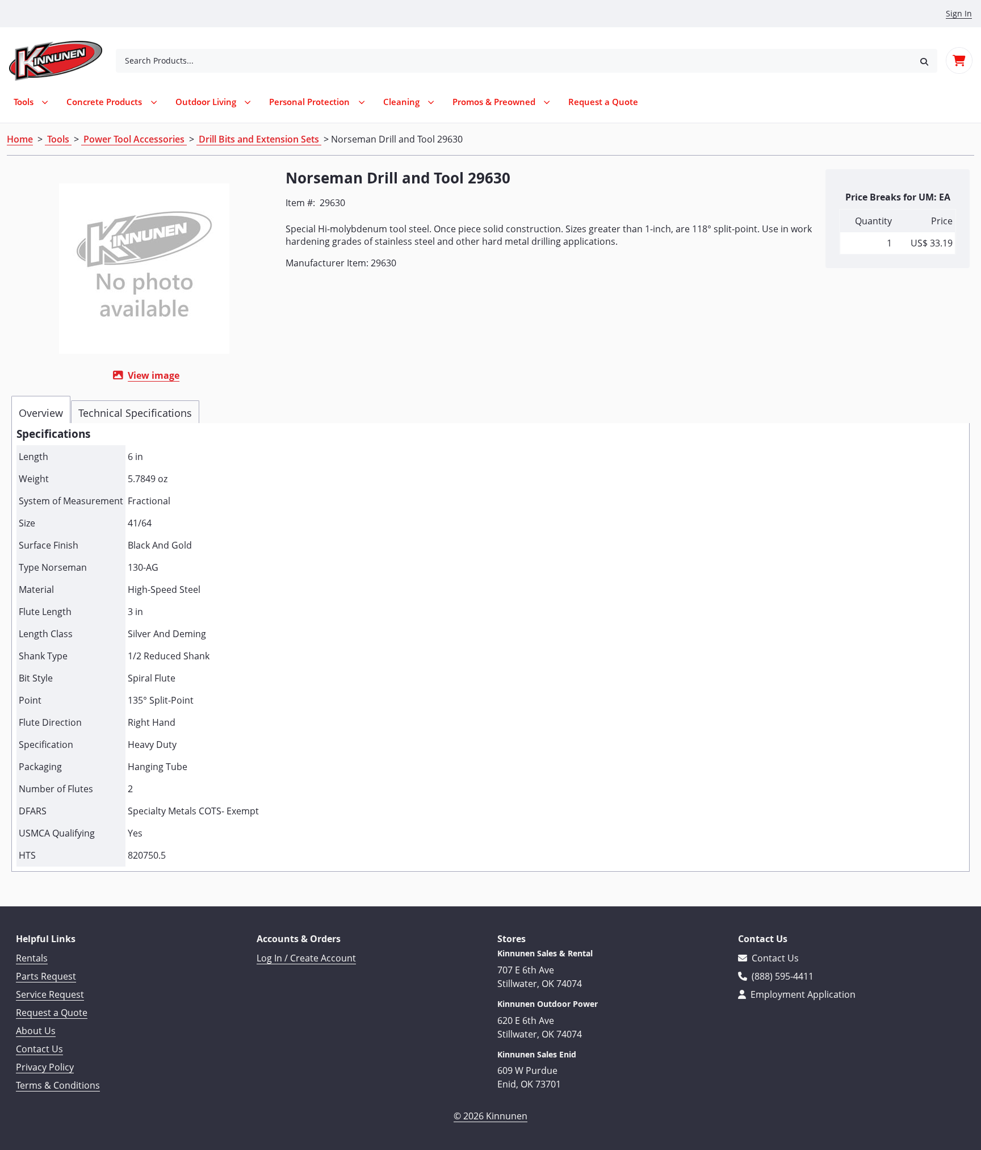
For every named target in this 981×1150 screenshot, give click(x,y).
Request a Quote (51, 1012)
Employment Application (802, 994)
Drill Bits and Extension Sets (258, 139)
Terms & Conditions (58, 1085)
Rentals (32, 958)
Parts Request (46, 976)
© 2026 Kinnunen (490, 1116)
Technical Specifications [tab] (135, 413)
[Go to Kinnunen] (62, 61)
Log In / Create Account (306, 958)
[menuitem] (603, 102)
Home (20, 139)
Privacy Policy (45, 1067)
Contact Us (39, 1049)
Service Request (50, 994)
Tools (58, 139)
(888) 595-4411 (781, 976)
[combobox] (513, 60)
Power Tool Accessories (134, 139)
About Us (36, 1030)
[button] (924, 60)
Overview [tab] (41, 413)
